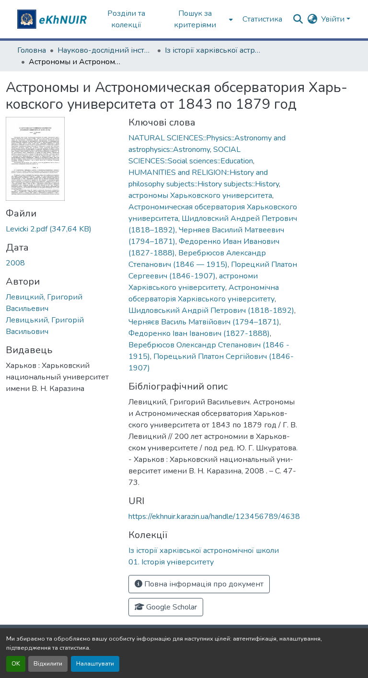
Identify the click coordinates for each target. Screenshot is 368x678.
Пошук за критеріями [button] (195, 19)
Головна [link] (31, 50)
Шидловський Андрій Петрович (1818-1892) (211, 310)
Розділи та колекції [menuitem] (126, 19)
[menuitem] (198, 19)
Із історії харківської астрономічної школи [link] (213, 50)
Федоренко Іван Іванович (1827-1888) (199, 333)
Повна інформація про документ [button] (203, 584)
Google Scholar (170, 607)
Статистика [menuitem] (262, 19)
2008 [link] (15, 263)
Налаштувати (95, 663)
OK (16, 663)
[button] (53, 19)
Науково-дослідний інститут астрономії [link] (105, 50)
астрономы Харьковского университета (200, 195)
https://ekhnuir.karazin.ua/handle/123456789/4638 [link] (214, 516)
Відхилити (48, 663)
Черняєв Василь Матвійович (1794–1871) (203, 322)
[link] (61, 229)
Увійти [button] (333, 19)
